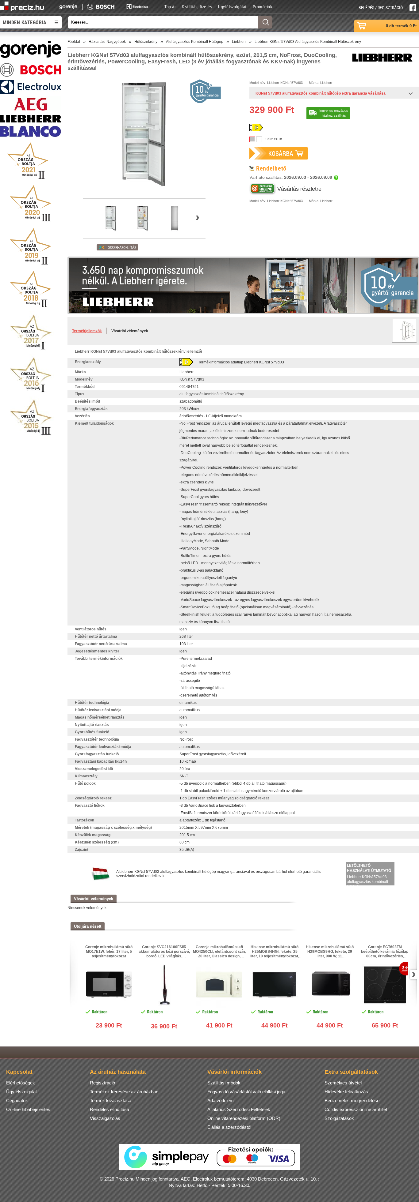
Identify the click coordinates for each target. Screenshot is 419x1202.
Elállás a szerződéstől (229, 1127)
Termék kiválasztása (110, 1100)
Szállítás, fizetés (197, 6)
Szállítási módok (223, 1082)
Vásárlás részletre (299, 189)
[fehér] (259, 139)
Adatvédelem (220, 1100)
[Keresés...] (265, 22)
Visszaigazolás (105, 1118)
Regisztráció (102, 1082)
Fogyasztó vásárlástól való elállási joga (246, 1091)
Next (412, 974)
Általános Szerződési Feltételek (238, 1109)
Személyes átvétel (343, 1082)
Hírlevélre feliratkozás (346, 1091)
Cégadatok (17, 1100)
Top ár (170, 6)
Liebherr (273, 83)
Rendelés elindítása (109, 1109)
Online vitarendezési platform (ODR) (243, 1118)
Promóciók (262, 6)
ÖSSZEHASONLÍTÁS (122, 247)
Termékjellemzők (87, 331)
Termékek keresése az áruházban (124, 1091)
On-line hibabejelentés (28, 1109)
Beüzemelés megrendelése (352, 1100)
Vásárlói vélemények (129, 331)
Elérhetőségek (20, 1082)
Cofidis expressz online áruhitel (356, 1109)
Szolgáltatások (339, 1118)
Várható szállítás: (290, 177)
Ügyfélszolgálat (232, 6)
